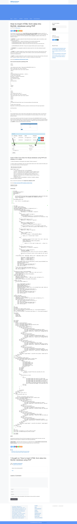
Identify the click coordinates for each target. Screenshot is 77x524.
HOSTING (20, 18)
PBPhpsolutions (14, 1)
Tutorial (15, 18)
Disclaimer (36, 511)
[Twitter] (13, 31)
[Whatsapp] (18, 31)
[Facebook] (11, 31)
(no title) (36, 505)
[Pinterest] (16, 31)
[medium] (58, 40)
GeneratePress (44, 522)
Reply (12, 470)
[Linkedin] (15, 31)
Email (53, 24)
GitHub (31, 18)
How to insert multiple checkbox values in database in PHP (20, 452)
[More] (22, 31)
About (36, 507)
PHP (12, 449)
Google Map (26, 18)
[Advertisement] (38, 11)
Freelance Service (38, 513)
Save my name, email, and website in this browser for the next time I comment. (25, 496)
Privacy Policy (37, 516)
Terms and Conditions (38, 517)
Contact (36, 510)
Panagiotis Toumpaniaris (17, 463)
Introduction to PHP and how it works (21, 59)
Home (11, 18)
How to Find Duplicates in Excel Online (59, 53)
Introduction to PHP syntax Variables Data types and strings (20, 451)
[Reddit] (20, 31)
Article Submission (37, 18)
